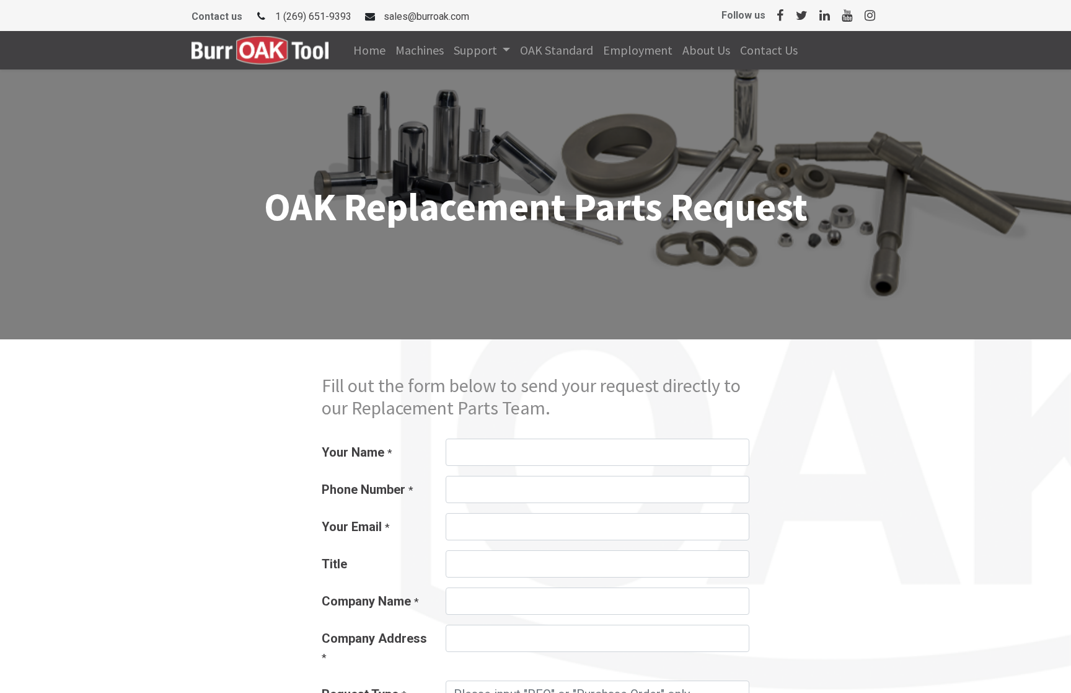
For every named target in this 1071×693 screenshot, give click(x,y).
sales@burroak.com (426, 16)
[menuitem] (369, 50)
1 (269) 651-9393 (313, 16)
